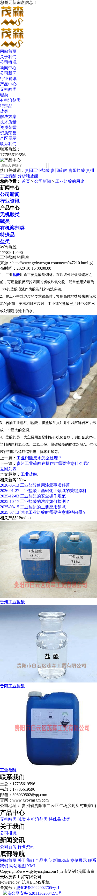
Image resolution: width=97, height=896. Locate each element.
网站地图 (17, 866)
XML (31, 866)
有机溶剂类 (10, 100)
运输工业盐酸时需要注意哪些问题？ (43, 512)
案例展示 (78, 860)
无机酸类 (8, 89)
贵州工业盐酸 (12, 602)
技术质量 (8, 122)
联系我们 (8, 144)
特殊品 (6, 106)
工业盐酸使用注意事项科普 (35, 485)
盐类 (4, 111)
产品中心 (8, 84)
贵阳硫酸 (59, 170)
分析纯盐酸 (28, 176)
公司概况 (8, 62)
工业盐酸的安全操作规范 (33, 496)
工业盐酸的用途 (69, 181)
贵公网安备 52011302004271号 (34, 893)
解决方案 (8, 116)
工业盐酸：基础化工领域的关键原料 (43, 490)
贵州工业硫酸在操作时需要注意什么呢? (53, 463)
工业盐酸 (29, 474)
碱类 (4, 95)
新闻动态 (61, 860)
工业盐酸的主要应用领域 (33, 507)
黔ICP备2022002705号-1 (38, 887)
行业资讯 (8, 78)
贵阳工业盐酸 (37, 170)
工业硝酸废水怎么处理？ (39, 458)
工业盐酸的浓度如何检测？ (35, 501)
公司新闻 (8, 73)
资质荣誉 (8, 127)
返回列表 (8, 469)
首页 (26, 181)
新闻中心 (8, 67)
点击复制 (67, 871)
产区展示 (8, 138)
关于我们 (8, 57)
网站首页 (8, 51)
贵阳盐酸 (76, 170)
